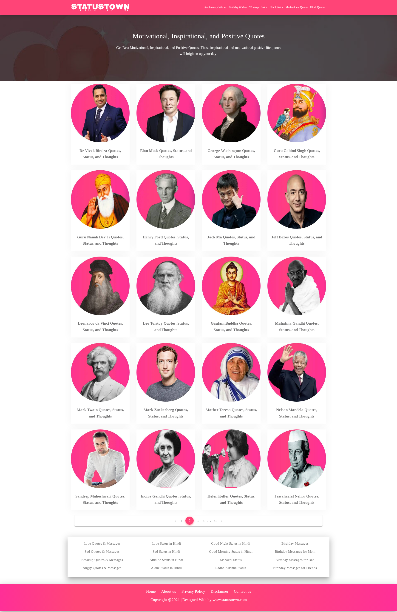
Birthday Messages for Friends (295, 568)
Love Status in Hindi (166, 543)
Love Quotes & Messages (102, 543)
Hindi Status (276, 7)
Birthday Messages (295, 543)
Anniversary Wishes (215, 7)
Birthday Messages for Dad (295, 560)
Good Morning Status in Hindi (230, 551)
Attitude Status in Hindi (166, 560)
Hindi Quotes (317, 7)
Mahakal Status (231, 560)
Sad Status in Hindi (166, 551)
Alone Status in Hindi (166, 568)
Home (151, 591)
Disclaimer (219, 591)
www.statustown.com (230, 600)
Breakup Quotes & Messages (102, 560)
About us (168, 591)
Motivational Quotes (297, 7)
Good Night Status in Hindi (230, 543)
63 (215, 521)
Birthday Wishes (238, 7)
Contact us (242, 591)
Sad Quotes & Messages (102, 551)
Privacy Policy (193, 591)
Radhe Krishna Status (230, 568)
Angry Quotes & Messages (102, 568)
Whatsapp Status (258, 7)
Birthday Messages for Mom (295, 551)
